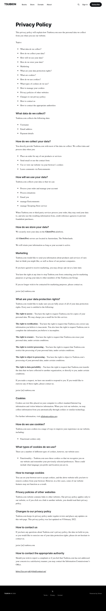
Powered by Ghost (96, 593)
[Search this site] (78, 4)
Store (32, 5)
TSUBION (10, 4)
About (49, 5)
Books (24, 5)
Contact (60, 595)
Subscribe (96, 5)
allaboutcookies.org (49, 416)
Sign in (85, 5)
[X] (52, 591)
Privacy (52, 595)
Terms (46, 595)
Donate (40, 5)
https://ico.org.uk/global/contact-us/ (31, 571)
